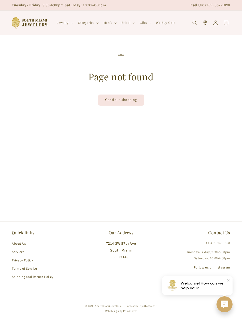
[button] (64, 23)
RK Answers (130, 311)
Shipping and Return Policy (33, 277)
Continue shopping (121, 99)
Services (18, 252)
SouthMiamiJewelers (108, 306)
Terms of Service (24, 268)
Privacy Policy (22, 260)
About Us (19, 243)
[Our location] (205, 23)
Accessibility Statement (142, 306)
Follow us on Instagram (212, 267)
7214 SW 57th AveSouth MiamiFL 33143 (121, 250)
